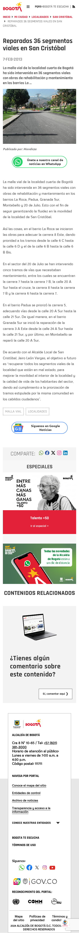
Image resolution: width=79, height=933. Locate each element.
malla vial (13, 411)
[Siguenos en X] (37, 867)
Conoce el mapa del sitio (29, 785)
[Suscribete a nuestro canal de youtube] (52, 867)
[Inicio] (12, 7)
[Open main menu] (28, 6)
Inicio (6, 17)
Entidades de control (26, 793)
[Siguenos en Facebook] (22, 867)
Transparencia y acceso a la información (31, 810)
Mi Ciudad (21, 17)
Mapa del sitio (18, 918)
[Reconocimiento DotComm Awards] (35, 901)
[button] (41, 454)
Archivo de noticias (25, 800)
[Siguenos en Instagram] (45, 867)
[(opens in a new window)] (59, 454)
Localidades (40, 17)
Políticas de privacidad (37, 918)
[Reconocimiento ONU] (16, 901)
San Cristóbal (62, 17)
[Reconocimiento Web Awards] (56, 901)
